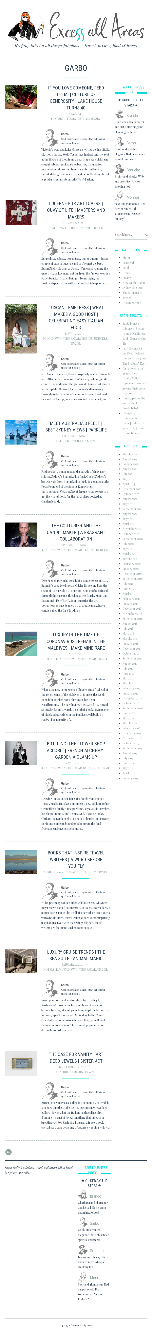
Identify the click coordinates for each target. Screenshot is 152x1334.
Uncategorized (132, 303)
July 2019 (128, 584)
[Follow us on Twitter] (137, 5)
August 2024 (130, 469)
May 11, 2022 (73, 333)
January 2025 (130, 464)
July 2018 (128, 628)
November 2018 (132, 614)
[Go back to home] (76, 24)
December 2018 (132, 608)
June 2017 (128, 673)
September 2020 (133, 539)
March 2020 (130, 559)
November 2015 (132, 738)
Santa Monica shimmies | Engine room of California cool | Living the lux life (134, 333)
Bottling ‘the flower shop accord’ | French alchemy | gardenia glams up (76, 750)
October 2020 (131, 534)
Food (71, 119)
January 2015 (130, 778)
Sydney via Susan (83, 441)
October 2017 (131, 653)
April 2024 (129, 484)
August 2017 (130, 663)
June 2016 (128, 713)
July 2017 (128, 668)
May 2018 (128, 633)
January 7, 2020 (73, 964)
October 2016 (131, 703)
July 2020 (128, 544)
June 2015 (128, 763)
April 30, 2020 (53, 872)
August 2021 (130, 514)
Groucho (133, 170)
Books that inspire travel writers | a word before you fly (76, 859)
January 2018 (131, 643)
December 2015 (132, 733)
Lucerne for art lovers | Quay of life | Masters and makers (76, 210)
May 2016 (128, 718)
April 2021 (129, 524)
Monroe (132, 197)
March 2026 (130, 454)
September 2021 (132, 509)
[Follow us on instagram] (144, 5)
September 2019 (133, 579)
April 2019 (129, 594)
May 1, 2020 (73, 763)
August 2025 (130, 459)
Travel (97, 228)
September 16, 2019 (73, 1067)
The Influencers (78, 228)
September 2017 (132, 658)
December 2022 (132, 489)
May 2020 (128, 549)
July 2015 (128, 758)
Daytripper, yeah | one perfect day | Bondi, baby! (134, 403)
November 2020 (132, 529)
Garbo (131, 143)
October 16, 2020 (73, 436)
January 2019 (131, 603)
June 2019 (128, 589)
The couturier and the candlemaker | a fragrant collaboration (76, 532)
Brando (132, 115)
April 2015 (129, 773)
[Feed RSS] (129, 5)
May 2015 (128, 768)
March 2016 (130, 723)
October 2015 (131, 743)
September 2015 (132, 748)
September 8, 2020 (73, 545)
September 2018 (133, 618)
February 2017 (131, 688)
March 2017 (130, 683)
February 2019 (132, 598)
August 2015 (130, 753)
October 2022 (131, 494)
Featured (58, 119)
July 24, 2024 (73, 114)
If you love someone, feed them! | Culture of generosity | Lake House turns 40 (133, 423)
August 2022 (130, 499)
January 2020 (131, 569)
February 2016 (132, 728)
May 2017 (128, 678)
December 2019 (132, 574)
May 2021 (128, 519)
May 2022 (128, 504)
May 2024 (128, 479)
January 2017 (130, 693)
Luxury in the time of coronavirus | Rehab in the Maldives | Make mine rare (76, 641)
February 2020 (132, 564)
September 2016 (133, 708)
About (126, 258)
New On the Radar (66, 338)
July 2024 (128, 474)
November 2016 (132, 698)
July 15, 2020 (73, 654)
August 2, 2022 (73, 223)
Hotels (82, 119)
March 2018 (130, 638)
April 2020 (129, 554)
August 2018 (130, 623)
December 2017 (132, 648)
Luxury (94, 119)
